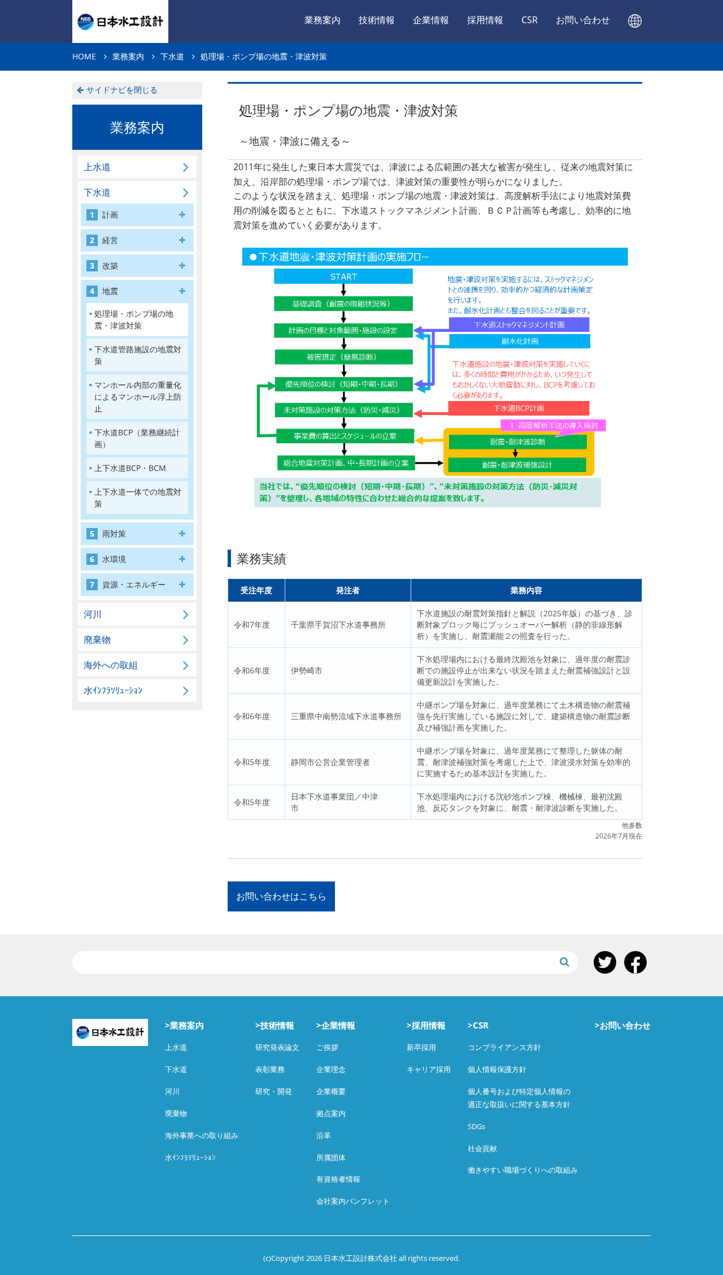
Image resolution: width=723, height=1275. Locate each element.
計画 (104, 214)
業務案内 (322, 20)
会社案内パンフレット (353, 1201)
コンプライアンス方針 (504, 1047)
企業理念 (331, 1069)
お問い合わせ (583, 20)
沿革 (323, 1135)
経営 (104, 240)
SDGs (476, 1126)
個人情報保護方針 (497, 1069)
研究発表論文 (277, 1047)
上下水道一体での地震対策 (137, 497)
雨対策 (108, 533)
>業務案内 (184, 1025)
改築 (104, 265)
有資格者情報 (338, 1179)
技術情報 (377, 20)
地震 (104, 291)
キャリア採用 (429, 1069)
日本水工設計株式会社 (120, 21)
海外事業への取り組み (201, 1135)
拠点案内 (331, 1113)
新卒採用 (421, 1047)
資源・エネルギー (127, 584)
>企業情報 (335, 1025)
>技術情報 (274, 1025)
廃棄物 (97, 639)
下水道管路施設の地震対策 (137, 355)
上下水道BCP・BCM (130, 468)
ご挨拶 (327, 1047)
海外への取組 (111, 665)
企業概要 (331, 1091)
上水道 (97, 167)
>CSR (478, 1025)
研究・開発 (273, 1091)
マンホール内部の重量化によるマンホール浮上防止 (137, 396)
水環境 (108, 559)
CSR (529, 20)
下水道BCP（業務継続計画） (137, 438)
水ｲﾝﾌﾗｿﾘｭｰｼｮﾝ (113, 690)
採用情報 (485, 20)
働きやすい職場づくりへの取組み (523, 1170)
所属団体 (331, 1157)
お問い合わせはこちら (281, 896)
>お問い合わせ (623, 1025)
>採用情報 (426, 1025)
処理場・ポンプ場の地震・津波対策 (133, 319)
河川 (93, 614)
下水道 (97, 192)
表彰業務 (270, 1069)
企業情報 (431, 20)
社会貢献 (482, 1148)
